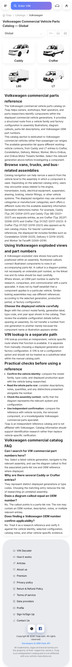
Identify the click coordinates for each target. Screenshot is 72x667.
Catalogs (20, 15)
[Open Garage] (57, 6)
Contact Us (23, 620)
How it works (24, 556)
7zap (8, 15)
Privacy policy (25, 582)
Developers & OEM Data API (36, 643)
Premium (22, 575)
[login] (67, 6)
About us (22, 569)
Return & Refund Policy (30, 588)
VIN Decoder (24, 550)
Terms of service (26, 594)
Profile (20, 607)
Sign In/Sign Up (26, 614)
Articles (21, 563)
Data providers (25, 601)
